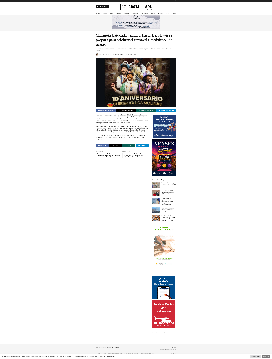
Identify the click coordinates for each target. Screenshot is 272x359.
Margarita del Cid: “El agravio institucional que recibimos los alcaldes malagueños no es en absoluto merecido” (168, 201)
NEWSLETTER (102, 6)
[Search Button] (175, 1)
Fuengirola (118, 13)
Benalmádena (135, 13)
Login (162, 0)
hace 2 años (113, 54)
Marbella (105, 13)
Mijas (111, 13)
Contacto (111, 0)
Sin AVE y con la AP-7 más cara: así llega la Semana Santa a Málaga (168, 192)
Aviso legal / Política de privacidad (102, 0)
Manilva (153, 13)
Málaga (98, 13)
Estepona (126, 13)
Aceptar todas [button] (266, 356)
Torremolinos (144, 13)
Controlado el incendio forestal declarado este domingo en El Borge (168, 209)
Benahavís (160, 13)
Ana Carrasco (103, 54)
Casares (168, 13)
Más (174, 13)
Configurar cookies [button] (255, 356)
